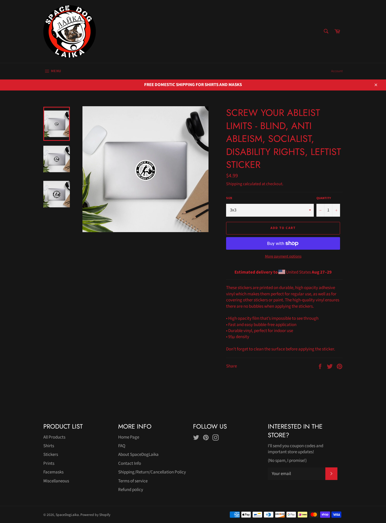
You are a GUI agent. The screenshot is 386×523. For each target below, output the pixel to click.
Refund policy (130, 490)
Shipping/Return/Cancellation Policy (152, 472)
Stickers (50, 454)
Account (337, 71)
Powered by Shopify (95, 514)
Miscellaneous (56, 481)
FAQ (121, 446)
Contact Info (129, 463)
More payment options (283, 256)
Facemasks (53, 472)
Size (229, 198)
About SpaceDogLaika (138, 454)
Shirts (48, 446)
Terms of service (133, 481)
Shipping (234, 184)
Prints (48, 463)
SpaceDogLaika (67, 514)
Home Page (128, 437)
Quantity (323, 198)
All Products (54, 437)
